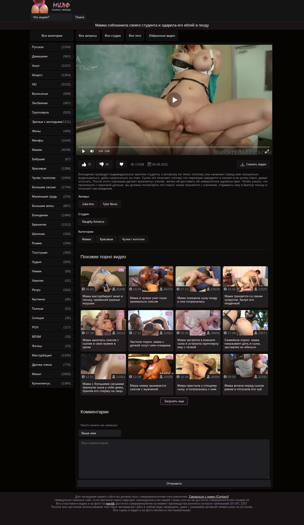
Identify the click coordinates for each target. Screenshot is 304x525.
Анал (35, 65)
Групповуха (40, 112)
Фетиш (37, 346)
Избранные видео (162, 35)
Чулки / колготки (43, 178)
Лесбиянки (40, 103)
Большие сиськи (44, 187)
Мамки (37, 149)
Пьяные (37, 308)
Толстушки (39, 252)
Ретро (36, 290)
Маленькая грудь (44, 196)
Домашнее (40, 56)
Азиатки (37, 280)
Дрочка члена (42, 364)
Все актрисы (88, 35)
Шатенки (38, 234)
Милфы (37, 140)
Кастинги (38, 299)
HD (34, 84)
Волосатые (40, 93)
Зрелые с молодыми (47, 121)
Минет (36, 374)
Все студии (113, 35)
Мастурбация (42, 355)
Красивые (39, 168)
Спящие (38, 318)
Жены (36, 131)
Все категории (52, 35)
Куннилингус (41, 383)
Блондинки (40, 215)
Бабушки (38, 159)
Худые (36, 262)
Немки (36, 271)
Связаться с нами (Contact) (209, 496)
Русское (38, 47)
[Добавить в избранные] (121, 164)
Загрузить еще (174, 401)
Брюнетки (39, 224)
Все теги (135, 35)
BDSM (36, 336)
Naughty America (93, 221)
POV (35, 327)
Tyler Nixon (110, 204)
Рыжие (37, 243)
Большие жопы (43, 206)
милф (110, 503)
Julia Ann (88, 204)
